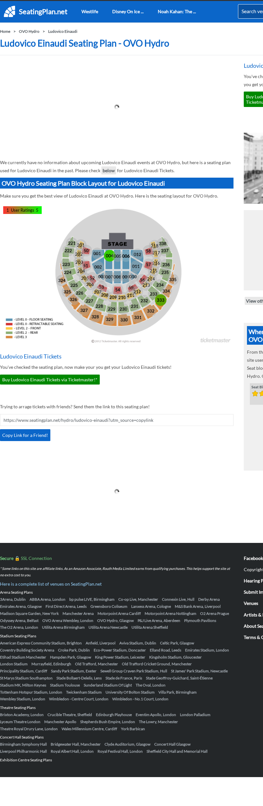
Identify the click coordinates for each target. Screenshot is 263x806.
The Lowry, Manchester (158, 721)
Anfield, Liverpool (100, 643)
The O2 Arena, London (19, 627)
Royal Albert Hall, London (72, 751)
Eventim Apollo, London (156, 714)
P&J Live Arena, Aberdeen (159, 620)
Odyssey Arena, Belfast (19, 620)
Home (5, 31)
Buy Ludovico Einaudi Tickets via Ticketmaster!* (50, 379)
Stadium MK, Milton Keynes (23, 685)
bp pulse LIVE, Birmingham (92, 599)
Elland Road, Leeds (165, 650)
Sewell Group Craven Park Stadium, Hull (133, 671)
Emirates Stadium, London (207, 650)
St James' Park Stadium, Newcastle (199, 671)
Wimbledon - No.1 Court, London (140, 698)
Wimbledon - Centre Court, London (78, 698)
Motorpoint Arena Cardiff (119, 613)
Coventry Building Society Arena (27, 650)
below (109, 170)
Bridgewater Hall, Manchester (76, 744)
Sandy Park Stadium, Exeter (74, 671)
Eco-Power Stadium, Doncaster (120, 650)
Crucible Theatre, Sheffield (69, 714)
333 (161, 300)
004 (110, 255)
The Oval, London (150, 685)
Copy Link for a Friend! (25, 435)
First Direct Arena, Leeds (66, 606)
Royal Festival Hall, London (120, 751)
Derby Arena (209, 599)
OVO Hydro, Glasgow (115, 620)
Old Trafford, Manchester (96, 663)
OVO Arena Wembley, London (67, 620)
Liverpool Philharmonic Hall (23, 751)
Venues (251, 603)
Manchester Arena (78, 613)
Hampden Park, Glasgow (70, 657)
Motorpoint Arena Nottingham (170, 613)
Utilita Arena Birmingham (63, 627)
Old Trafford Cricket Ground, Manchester (157, 663)
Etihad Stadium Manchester (23, 657)
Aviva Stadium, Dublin (137, 643)
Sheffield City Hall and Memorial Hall (177, 751)
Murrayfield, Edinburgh (51, 663)
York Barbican (133, 728)
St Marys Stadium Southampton (26, 678)
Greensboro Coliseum (108, 606)
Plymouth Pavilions (200, 620)
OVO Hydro (29, 31)
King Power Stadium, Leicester (120, 657)
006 (126, 256)
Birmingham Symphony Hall (23, 744)
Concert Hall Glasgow (172, 744)
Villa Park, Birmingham (177, 692)
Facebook (253, 558)
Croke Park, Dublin (74, 650)
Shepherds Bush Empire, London (107, 721)
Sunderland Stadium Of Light (108, 685)
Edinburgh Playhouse (114, 714)
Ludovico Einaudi (62, 31)
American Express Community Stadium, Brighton (41, 643)
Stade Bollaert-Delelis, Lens (79, 678)
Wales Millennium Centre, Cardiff (89, 728)
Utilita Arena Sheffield (150, 627)
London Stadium (14, 663)
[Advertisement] (116, 107)
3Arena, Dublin (13, 599)
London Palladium (195, 714)
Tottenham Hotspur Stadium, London (31, 692)
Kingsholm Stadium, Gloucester (175, 657)
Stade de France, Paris (124, 678)
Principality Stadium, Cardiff (23, 671)
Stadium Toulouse (65, 685)
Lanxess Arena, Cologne (151, 606)
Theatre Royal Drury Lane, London (29, 728)
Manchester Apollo (60, 721)
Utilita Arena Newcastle (108, 627)
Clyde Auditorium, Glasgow (127, 744)
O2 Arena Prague (214, 613)
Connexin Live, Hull (178, 599)
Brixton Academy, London (22, 714)
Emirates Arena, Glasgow (21, 606)
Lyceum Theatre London (20, 721)
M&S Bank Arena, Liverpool (198, 606)
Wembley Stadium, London (22, 698)
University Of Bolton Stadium (130, 692)
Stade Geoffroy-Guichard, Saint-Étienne (179, 678)
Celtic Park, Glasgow (177, 643)
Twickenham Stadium (84, 692)
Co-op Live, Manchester (138, 599)
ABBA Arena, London (47, 599)
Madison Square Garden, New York (29, 613)
